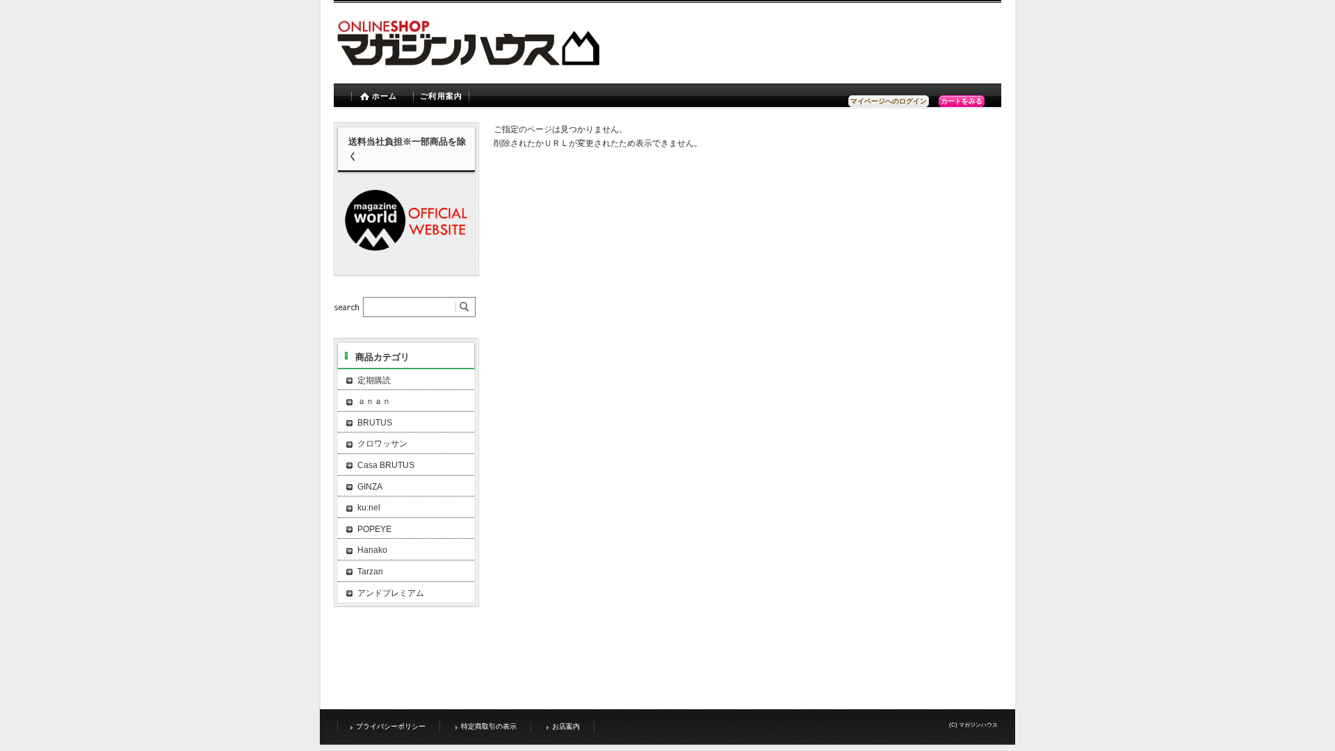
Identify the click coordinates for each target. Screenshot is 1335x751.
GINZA (369, 487)
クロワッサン (382, 444)
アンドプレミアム (390, 593)
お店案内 (566, 726)
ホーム (384, 96)
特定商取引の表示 (489, 726)
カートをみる (961, 101)
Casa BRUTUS (385, 465)
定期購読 (374, 380)
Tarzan (370, 571)
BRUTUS (374, 423)
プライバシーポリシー (391, 726)
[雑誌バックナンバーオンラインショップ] (556, 66)
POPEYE (374, 529)
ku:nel (368, 507)
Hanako (372, 550)
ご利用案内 (441, 96)
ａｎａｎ (374, 401)
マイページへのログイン (888, 101)
